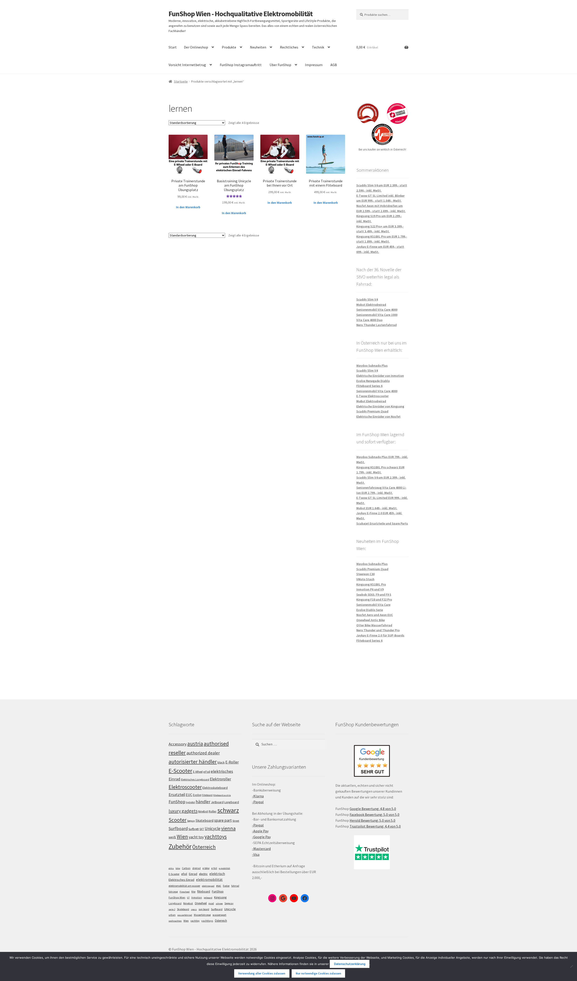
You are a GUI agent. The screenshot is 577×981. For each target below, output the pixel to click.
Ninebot (203, 811)
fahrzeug (173, 891)
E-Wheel (198, 772)
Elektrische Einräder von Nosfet (378, 416)
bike (178, 868)
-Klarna (258, 796)
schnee (219, 903)
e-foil (214, 868)
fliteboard (203, 891)
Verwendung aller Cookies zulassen (261, 973)
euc (218, 886)
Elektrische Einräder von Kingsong (380, 406)
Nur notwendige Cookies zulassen (318, 973)
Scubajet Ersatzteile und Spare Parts (382, 523)
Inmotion (196, 897)
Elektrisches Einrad (181, 880)
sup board (204, 909)
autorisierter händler (193, 761)
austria (195, 743)
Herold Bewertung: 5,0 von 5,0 (372, 820)
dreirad (196, 868)
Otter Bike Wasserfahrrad (374, 625)
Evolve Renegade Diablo (373, 381)
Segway (191, 820)
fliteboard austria (222, 795)
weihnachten (175, 920)
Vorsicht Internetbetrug (187, 64)
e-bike (205, 868)
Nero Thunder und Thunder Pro (378, 630)
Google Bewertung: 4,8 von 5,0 (373, 808)
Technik (318, 47)
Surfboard (178, 828)
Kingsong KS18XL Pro (371, 584)
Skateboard (204, 820)
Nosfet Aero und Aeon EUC (374, 615)
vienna (228, 828)
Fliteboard (207, 795)
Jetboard (217, 802)
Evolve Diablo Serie (369, 610)
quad (211, 903)
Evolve (197, 795)
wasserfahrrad (184, 915)
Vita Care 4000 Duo (369, 320)
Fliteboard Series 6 (369, 386)
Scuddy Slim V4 (367, 299)
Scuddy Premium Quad (372, 411)
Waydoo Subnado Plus (372, 365)
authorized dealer (203, 753)
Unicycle (212, 828)
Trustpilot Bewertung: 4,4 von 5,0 (375, 826)
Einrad (193, 874)
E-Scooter (180, 770)
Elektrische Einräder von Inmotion (380, 376)
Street (235, 820)
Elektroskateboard (215, 788)
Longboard (231, 802)
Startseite (181, 81)
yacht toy (196, 837)
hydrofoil (190, 802)
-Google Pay (261, 837)
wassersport (219, 914)
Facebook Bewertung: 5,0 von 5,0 (374, 814)
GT (188, 897)
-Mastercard (261, 848)
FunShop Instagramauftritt (241, 64)
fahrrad (235, 885)
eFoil (206, 772)
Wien (182, 836)
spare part (223, 820)
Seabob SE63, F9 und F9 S (373, 594)
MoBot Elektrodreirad (371, 401)
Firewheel (185, 891)
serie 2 (172, 909)
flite (193, 891)
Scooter (177, 820)
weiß (172, 837)
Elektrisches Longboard (195, 779)
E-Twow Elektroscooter (372, 396)
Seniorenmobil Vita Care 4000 (376, 310)
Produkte (229, 47)
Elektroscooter (185, 786)
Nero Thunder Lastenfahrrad (376, 325)
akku (171, 868)
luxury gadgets (183, 811)
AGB (333, 64)
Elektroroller (220, 779)
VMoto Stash (365, 579)
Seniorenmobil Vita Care (373, 605)
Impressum (314, 64)
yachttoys (215, 836)
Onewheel (201, 903)
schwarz (228, 810)
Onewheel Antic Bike (370, 620)
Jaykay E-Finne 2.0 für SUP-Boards (380, 635)
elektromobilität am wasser (184, 885)
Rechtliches (289, 47)
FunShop (177, 801)
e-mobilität (224, 868)
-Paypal (258, 802)
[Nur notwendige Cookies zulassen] (571, 966)
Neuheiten (258, 47)
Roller (213, 811)
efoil (184, 874)
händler (203, 801)
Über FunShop (280, 64)
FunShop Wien (177, 897)
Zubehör (180, 846)
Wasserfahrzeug (202, 914)
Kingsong (220, 897)
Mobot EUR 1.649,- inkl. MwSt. (376, 508)
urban (172, 914)
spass (194, 909)
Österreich (204, 847)
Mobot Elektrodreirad (371, 305)
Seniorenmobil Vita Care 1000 (376, 315)
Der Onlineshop (196, 47)
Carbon (186, 868)
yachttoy (194, 920)
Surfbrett (193, 829)
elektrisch (217, 873)
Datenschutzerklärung (349, 964)
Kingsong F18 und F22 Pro (374, 599)
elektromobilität (209, 879)
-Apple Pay (260, 831)
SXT (201, 829)
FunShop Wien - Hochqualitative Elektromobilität (241, 13)
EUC (189, 794)
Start (173, 47)
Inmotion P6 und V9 (370, 589)
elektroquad (208, 885)
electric (203, 874)
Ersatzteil (177, 794)
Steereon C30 (365, 574)
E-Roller (232, 762)
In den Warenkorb (188, 207)
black (221, 762)
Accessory (178, 744)
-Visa (255, 854)
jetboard (208, 897)
